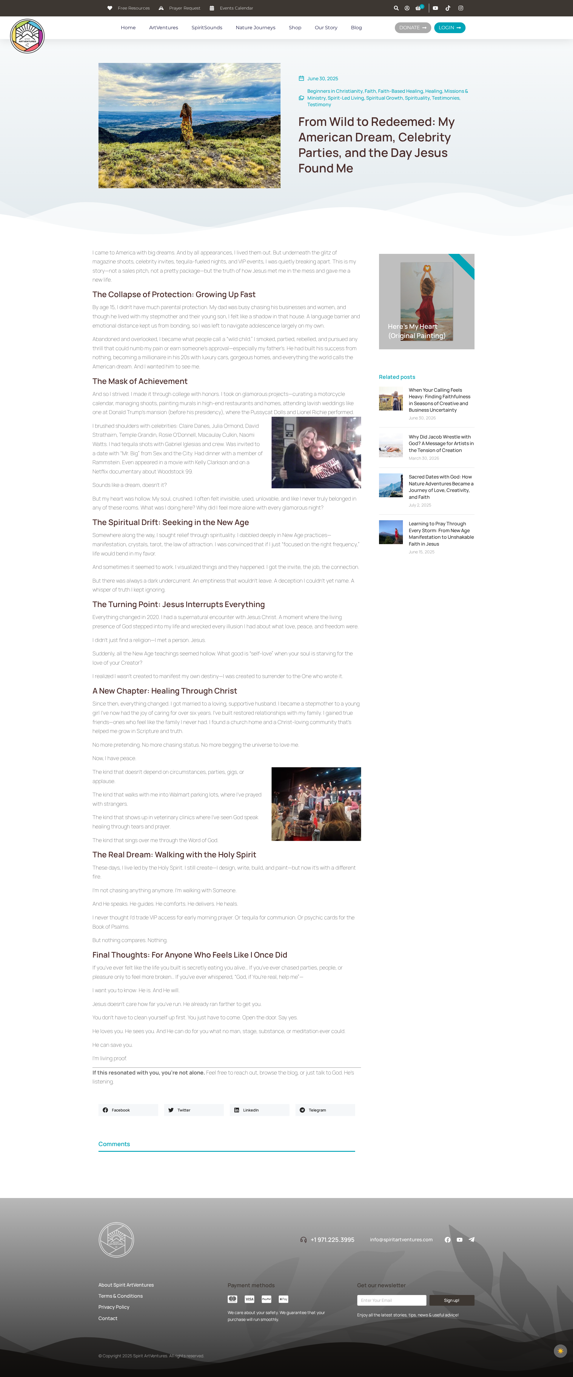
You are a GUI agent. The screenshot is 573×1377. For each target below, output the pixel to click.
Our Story (326, 27)
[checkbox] (560, 1351)
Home (128, 27)
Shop (295, 27)
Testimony (319, 104)
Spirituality (417, 98)
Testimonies (445, 98)
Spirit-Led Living (346, 98)
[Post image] (391, 398)
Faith (370, 91)
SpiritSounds (207, 27)
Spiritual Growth (384, 98)
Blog (356, 27)
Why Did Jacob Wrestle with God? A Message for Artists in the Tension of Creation (441, 443)
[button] (128, 1110)
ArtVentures (163, 27)
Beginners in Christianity (335, 91)
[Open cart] (418, 8)
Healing (433, 91)
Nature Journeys (255, 27)
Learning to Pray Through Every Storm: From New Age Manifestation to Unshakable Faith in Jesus (441, 533)
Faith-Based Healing (400, 91)
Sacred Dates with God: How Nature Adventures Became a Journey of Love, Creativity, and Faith (441, 486)
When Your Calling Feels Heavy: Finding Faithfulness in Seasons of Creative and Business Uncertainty (439, 400)
